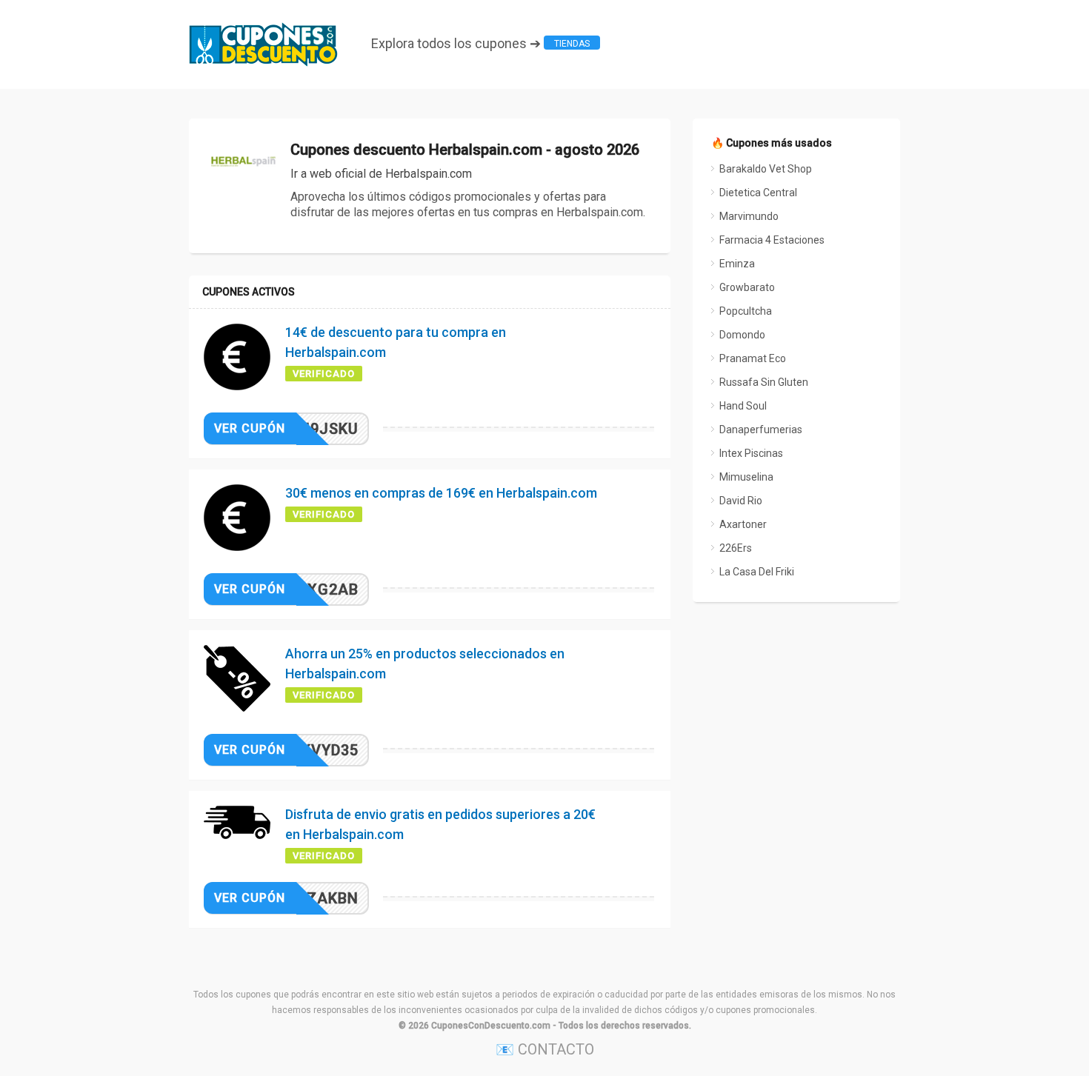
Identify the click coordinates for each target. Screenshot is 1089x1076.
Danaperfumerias (760, 429)
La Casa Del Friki (756, 572)
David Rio (740, 501)
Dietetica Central (758, 192)
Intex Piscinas (751, 453)
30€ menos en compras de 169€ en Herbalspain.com (441, 493)
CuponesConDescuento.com (490, 1025)
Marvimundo (749, 216)
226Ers (735, 548)
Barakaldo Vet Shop (765, 169)
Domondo (742, 335)
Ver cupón (249, 428)
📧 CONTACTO (545, 1049)
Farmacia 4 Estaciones (772, 240)
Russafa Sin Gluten (763, 382)
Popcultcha (745, 311)
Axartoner (743, 524)
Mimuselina (746, 477)
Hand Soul (743, 406)
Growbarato (747, 287)
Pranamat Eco (752, 358)
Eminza (737, 264)
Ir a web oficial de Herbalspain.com (381, 174)
